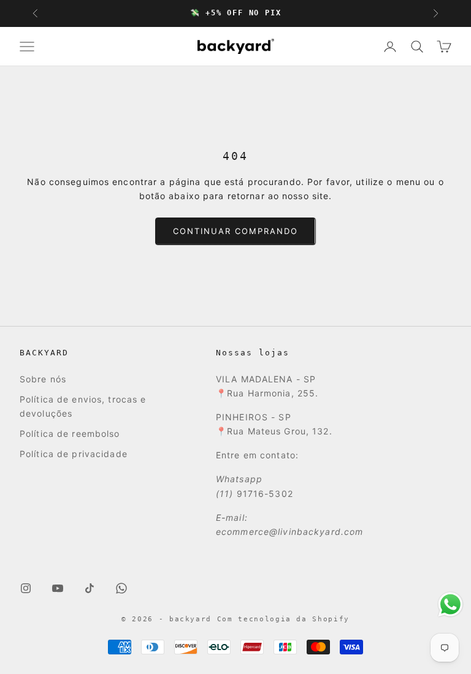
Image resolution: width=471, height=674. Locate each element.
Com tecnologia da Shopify (283, 619)
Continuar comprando (235, 231)
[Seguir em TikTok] (89, 588)
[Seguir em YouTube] (58, 588)
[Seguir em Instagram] (26, 588)
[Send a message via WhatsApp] (450, 604)
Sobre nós (43, 379)
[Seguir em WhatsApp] (121, 588)
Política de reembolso (70, 433)
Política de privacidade (74, 454)
